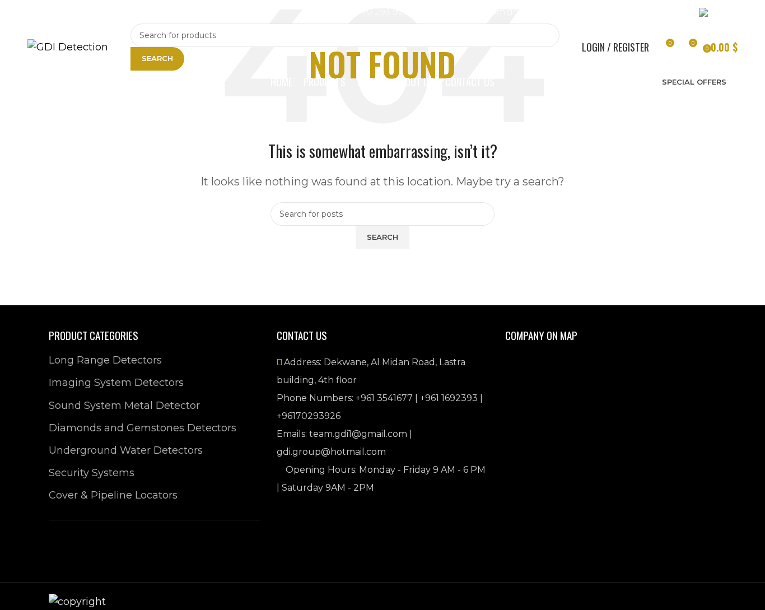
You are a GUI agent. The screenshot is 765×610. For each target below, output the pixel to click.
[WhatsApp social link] (96, 11)
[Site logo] (67, 46)
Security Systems (91, 473)
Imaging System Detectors (116, 382)
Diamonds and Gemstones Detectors (142, 428)
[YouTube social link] (76, 11)
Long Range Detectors (105, 360)
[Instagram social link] (56, 11)
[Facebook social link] (35, 11)
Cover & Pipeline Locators (113, 495)
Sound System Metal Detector (124, 405)
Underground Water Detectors (126, 450)
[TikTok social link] (116, 11)
